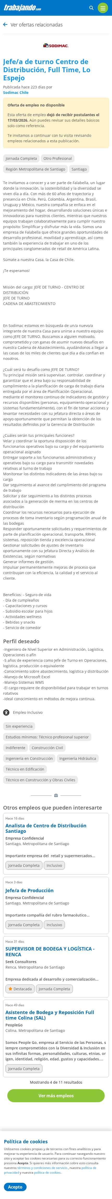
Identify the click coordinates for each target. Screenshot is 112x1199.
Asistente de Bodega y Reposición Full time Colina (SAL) (49, 1015)
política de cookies (47, 1172)
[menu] (103, 8)
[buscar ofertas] (91, 8)
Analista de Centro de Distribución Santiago (45, 828)
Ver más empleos (56, 1096)
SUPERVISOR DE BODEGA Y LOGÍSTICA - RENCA (50, 951)
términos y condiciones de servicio (42, 1168)
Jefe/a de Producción (29, 890)
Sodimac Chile (15, 92)
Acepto (15, 1187)
